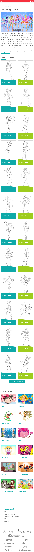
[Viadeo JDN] (25, 547)
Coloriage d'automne (10, 514)
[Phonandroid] (25, 550)
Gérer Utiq (28, 531)
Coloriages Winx (7, 58)
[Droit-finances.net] (25, 543)
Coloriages (6, 6)
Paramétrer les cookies (20, 531)
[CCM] (9, 540)
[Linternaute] (9, 543)
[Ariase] (9, 550)
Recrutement (27, 530)
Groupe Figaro (15, 532)
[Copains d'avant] (9, 547)
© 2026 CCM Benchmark (25, 532)
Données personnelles (8, 531)
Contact (16, 530)
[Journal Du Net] (25, 540)
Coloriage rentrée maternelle (12, 512)
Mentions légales (7, 532)
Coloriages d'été (8, 521)
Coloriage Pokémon (9, 519)
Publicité (21, 530)
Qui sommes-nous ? (8, 530)
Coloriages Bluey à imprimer (12, 516)
